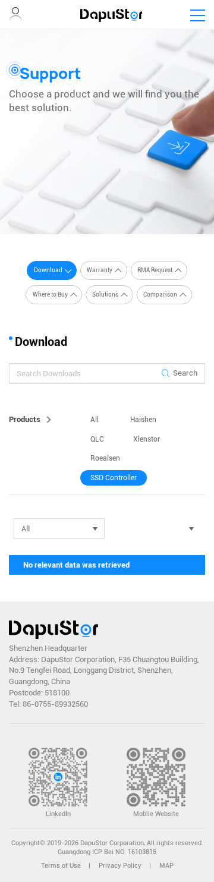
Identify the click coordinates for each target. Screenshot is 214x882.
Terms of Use (61, 866)
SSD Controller (113, 478)
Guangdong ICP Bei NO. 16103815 (107, 852)
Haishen (143, 419)
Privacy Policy (120, 866)
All (94, 419)
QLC (97, 439)
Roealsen (105, 458)
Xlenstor (146, 439)
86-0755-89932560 (55, 704)
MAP (166, 866)
